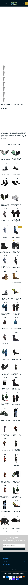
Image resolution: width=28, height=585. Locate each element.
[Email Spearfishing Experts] (14, 569)
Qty (2, 117)
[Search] (23, 3)
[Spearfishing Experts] (14, 3)
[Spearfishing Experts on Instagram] (12, 569)
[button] (14, 127)
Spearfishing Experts (12, 573)
